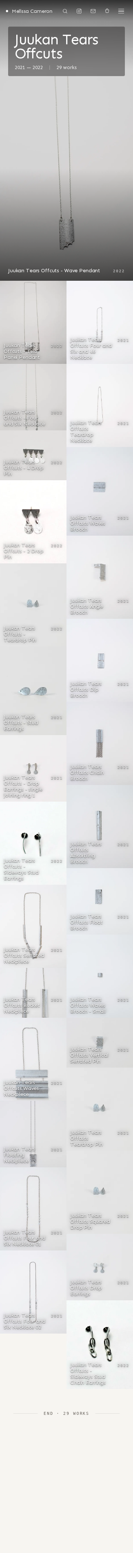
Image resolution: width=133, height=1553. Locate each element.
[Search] (65, 11)
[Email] (93, 11)
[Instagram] (79, 11)
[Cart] (107, 11)
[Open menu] (121, 11)
